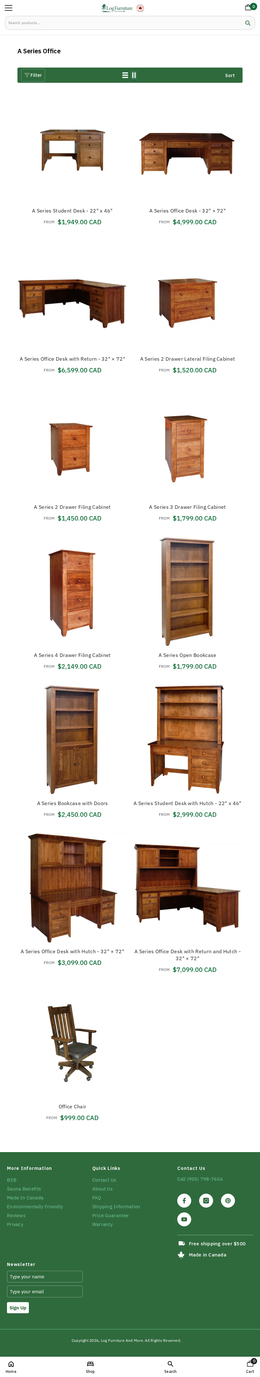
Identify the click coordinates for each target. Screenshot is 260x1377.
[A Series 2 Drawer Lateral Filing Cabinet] (188, 295)
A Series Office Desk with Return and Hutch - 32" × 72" (187, 954)
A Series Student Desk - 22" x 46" (72, 210)
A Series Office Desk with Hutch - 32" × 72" (72, 951)
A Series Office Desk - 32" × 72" (187, 210)
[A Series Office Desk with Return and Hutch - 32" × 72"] (188, 888)
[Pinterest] (228, 1201)
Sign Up (18, 1308)
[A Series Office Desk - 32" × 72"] (188, 147)
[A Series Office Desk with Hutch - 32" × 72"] (72, 888)
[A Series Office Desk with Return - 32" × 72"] (72, 295)
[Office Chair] (72, 1043)
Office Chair (73, 1106)
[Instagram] (206, 1201)
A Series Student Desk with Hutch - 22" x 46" (187, 803)
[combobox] (123, 23)
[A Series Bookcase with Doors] (72, 740)
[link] (170, 1367)
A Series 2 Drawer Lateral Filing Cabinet (187, 359)
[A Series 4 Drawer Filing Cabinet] (72, 592)
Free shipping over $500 (217, 1244)
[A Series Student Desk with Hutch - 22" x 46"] (188, 740)
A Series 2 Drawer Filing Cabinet (72, 507)
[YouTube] (184, 1219)
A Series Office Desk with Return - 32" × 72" (72, 359)
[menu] (8, 8)
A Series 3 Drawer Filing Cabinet (187, 507)
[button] (125, 75)
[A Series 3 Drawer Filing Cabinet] (188, 444)
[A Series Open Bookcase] (188, 592)
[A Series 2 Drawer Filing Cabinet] (72, 444)
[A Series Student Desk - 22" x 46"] (72, 147)
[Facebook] (184, 1201)
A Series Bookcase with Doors (72, 803)
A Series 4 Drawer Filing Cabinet (72, 655)
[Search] (130, 23)
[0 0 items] (247, 8)
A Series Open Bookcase (187, 655)
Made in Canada (207, 1255)
